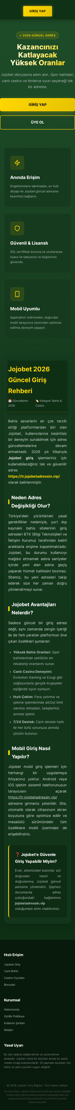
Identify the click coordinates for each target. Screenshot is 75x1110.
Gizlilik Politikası (14, 1016)
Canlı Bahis (11, 971)
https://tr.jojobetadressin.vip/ (34, 476)
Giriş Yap (37, 11)
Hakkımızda (11, 1009)
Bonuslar (9, 984)
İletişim (8, 1030)
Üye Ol (37, 122)
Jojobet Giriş (12, 964)
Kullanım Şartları (14, 1023)
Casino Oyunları (14, 977)
